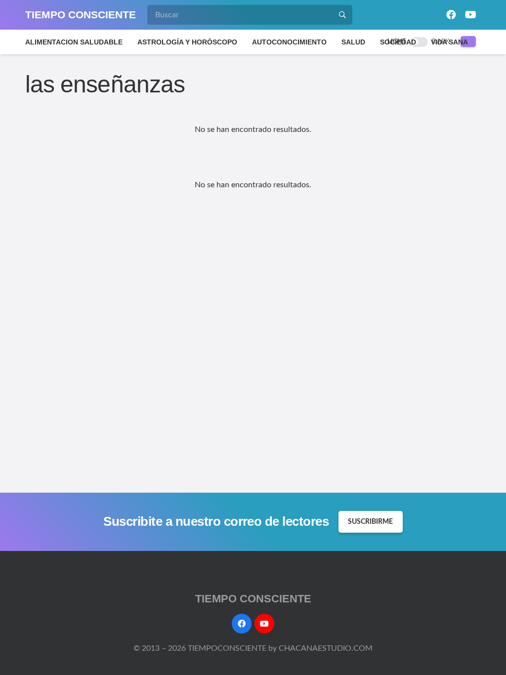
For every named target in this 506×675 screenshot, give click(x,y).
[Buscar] (342, 15)
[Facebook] (451, 15)
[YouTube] (471, 15)
